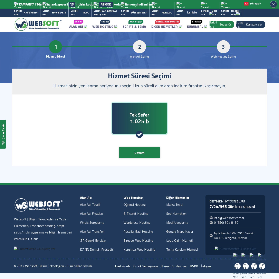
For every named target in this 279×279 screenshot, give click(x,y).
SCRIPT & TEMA (134, 24)
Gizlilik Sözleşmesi (145, 266)
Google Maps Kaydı (179, 231)
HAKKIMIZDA (31, 12)
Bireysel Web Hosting (138, 240)
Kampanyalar (254, 24)
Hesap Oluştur (235, 12)
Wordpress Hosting (137, 222)
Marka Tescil (174, 204)
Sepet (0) (225, 24)
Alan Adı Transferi (92, 231)
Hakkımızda (123, 266)
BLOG (86, 12)
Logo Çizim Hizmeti (179, 240)
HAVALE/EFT (59, 12)
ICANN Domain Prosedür (97, 249)
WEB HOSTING (102, 24)
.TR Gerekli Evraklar (93, 240)
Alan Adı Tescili (90, 204)
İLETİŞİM (192, 12)
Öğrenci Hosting (135, 204)
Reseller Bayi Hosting (138, 231)
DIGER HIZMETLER (165, 24)
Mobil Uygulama (177, 222)
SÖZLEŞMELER (139, 12)
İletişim (206, 266)
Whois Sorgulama (92, 222)
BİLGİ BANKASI (112, 9)
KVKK (194, 266)
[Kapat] (273, 4)
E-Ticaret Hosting (136, 213)
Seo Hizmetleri (176, 213)
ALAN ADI (76, 24)
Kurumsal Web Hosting (139, 249)
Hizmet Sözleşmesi (174, 266)
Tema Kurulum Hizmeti (182, 249)
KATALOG (167, 12)
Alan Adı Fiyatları (91, 213)
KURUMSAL (195, 24)
